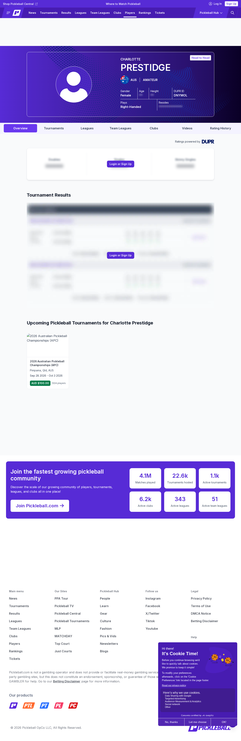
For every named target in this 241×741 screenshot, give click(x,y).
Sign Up (231, 3)
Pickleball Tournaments (72, 621)
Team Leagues (100, 12)
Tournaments (49, 12)
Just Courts (63, 651)
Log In (218, 3)
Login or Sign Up (121, 164)
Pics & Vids (108, 636)
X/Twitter (152, 613)
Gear (103, 613)
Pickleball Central (68, 613)
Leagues (80, 12)
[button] (14, 13)
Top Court (62, 644)
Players (130, 12)
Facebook (153, 606)
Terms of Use (201, 606)
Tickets (160, 12)
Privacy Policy (201, 598)
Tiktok (150, 621)
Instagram (153, 598)
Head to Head (200, 57)
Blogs (104, 651)
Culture (105, 621)
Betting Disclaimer (204, 621)
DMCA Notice (201, 613)
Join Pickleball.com (37, 505)
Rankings (145, 12)
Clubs (117, 12)
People (105, 598)
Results (66, 12)
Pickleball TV (64, 606)
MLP (58, 628)
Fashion (106, 628)
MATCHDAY (63, 636)
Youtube (152, 628)
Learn (104, 606)
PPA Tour (61, 598)
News (32, 12)
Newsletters (109, 644)
